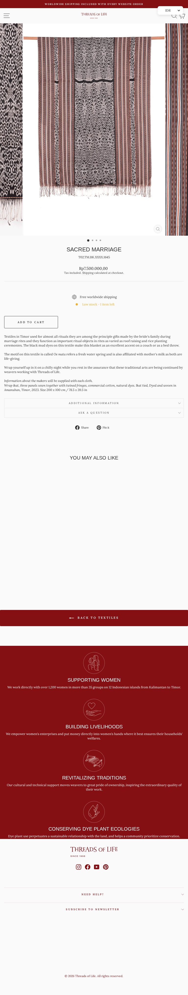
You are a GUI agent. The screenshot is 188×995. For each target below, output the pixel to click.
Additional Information (94, 403)
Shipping (88, 272)
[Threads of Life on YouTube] (96, 871)
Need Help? (93, 894)
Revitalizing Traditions (94, 777)
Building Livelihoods (94, 726)
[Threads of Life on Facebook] (87, 871)
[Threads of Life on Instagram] (78, 871)
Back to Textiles (97, 618)
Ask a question (94, 412)
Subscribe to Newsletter (92, 909)
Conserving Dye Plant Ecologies (94, 829)
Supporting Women (94, 680)
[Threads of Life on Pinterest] (105, 871)
